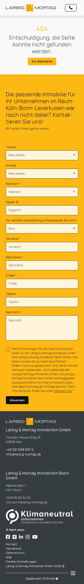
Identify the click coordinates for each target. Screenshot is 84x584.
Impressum (13, 548)
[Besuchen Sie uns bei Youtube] (35, 537)
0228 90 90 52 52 (18, 498)
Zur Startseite (42, 61)
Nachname (14, 257)
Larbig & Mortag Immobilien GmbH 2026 (34, 566)
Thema (10, 147)
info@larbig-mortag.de (23, 454)
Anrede (11, 165)
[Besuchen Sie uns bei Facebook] (8, 537)
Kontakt (11, 544)
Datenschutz (63, 391)
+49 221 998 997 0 (20, 449)
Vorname (13, 238)
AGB (9, 557)
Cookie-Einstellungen (21, 561)
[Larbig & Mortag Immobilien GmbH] (31, 7)
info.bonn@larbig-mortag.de (26, 502)
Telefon (11, 294)
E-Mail (11, 275)
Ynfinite (48, 578)
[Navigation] (73, 573)
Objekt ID (12, 202)
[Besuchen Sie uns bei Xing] (15, 537)
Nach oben (17, 530)
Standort (13, 184)
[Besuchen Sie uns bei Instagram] (28, 537)
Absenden (17, 400)
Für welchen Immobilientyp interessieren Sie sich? (41, 220)
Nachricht (14, 312)
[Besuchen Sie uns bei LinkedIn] (21, 537)
